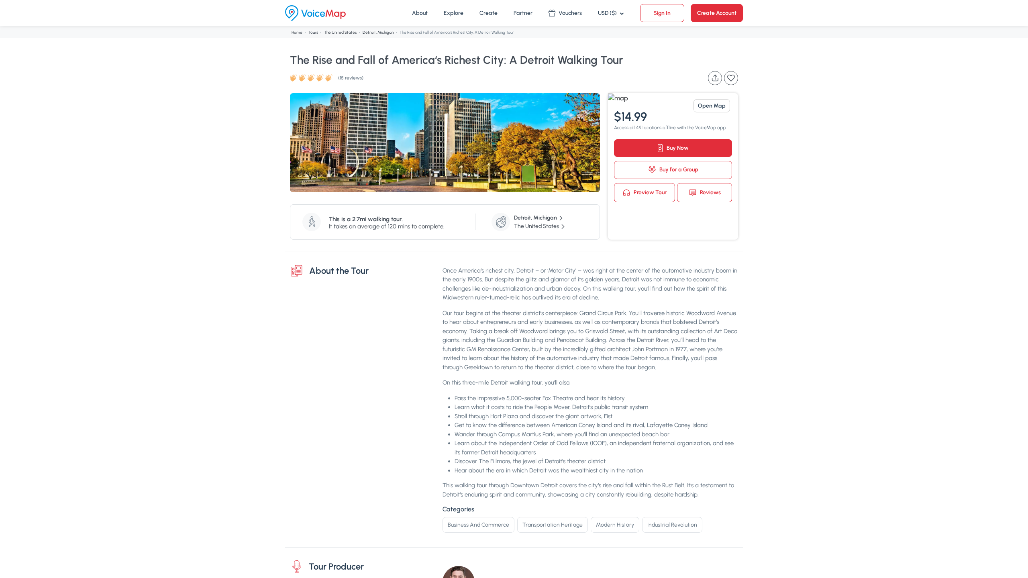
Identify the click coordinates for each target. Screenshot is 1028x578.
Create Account (716, 13)
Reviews (710, 192)
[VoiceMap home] (315, 13)
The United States (340, 32)
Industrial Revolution (672, 524)
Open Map (712, 105)
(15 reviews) (350, 78)
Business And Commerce (478, 524)
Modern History (615, 524)
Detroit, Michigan (378, 32)
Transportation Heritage (552, 524)
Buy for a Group (678, 169)
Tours (313, 32)
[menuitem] (420, 13)
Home (297, 32)
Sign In (662, 13)
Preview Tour (649, 192)
